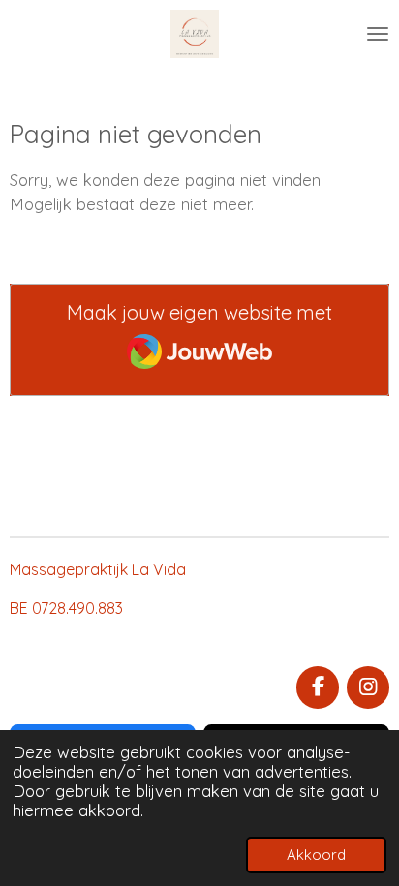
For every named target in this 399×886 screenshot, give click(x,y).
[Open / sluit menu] (377, 34)
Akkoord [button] (316, 854)
